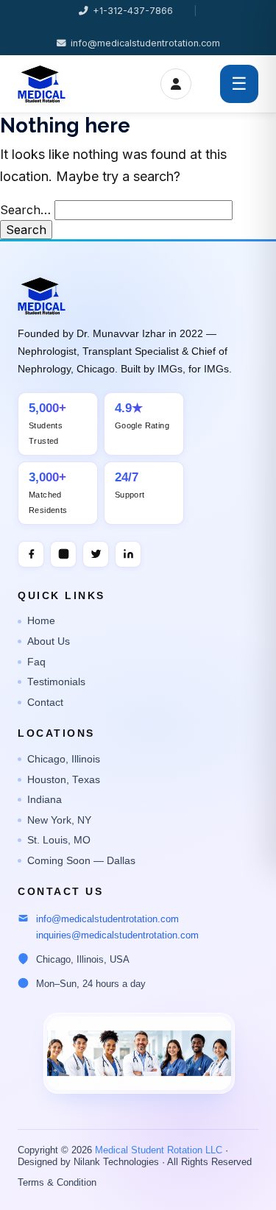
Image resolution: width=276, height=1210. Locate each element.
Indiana (44, 799)
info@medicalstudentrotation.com (145, 43)
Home (41, 620)
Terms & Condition (57, 1183)
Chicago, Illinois (63, 759)
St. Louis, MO (59, 840)
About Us (48, 641)
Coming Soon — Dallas (81, 860)
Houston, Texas (63, 779)
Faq (36, 662)
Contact (45, 702)
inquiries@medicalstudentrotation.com (117, 935)
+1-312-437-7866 (133, 10)
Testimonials (56, 681)
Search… (25, 209)
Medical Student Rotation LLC (158, 1150)
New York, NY (59, 820)
